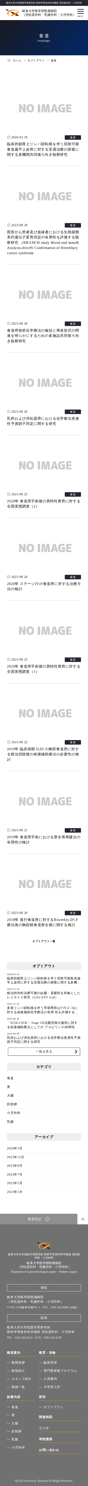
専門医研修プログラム (60, 1370)
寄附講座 (45, 1439)
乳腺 (10, 1121)
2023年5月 (15, 1183)
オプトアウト (54, 1407)
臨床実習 (50, 1362)
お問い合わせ (49, 1450)
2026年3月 (15, 1148)
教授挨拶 (18, 1362)
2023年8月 (15, 1165)
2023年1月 (15, 1192)
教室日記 (34, 1219)
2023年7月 (15, 1174)
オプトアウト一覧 (44, 941)
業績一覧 (18, 1387)
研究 (42, 1397)
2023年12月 (15, 1157)
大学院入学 (52, 1387)
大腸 (10, 1095)
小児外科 (13, 1113)
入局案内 (50, 1379)
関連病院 (45, 1417)
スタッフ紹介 (22, 1379)
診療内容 (13, 1397)
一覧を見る (44, 1051)
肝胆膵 (12, 1104)
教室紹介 (18, 1370)
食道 (10, 1078)
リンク (44, 1428)
